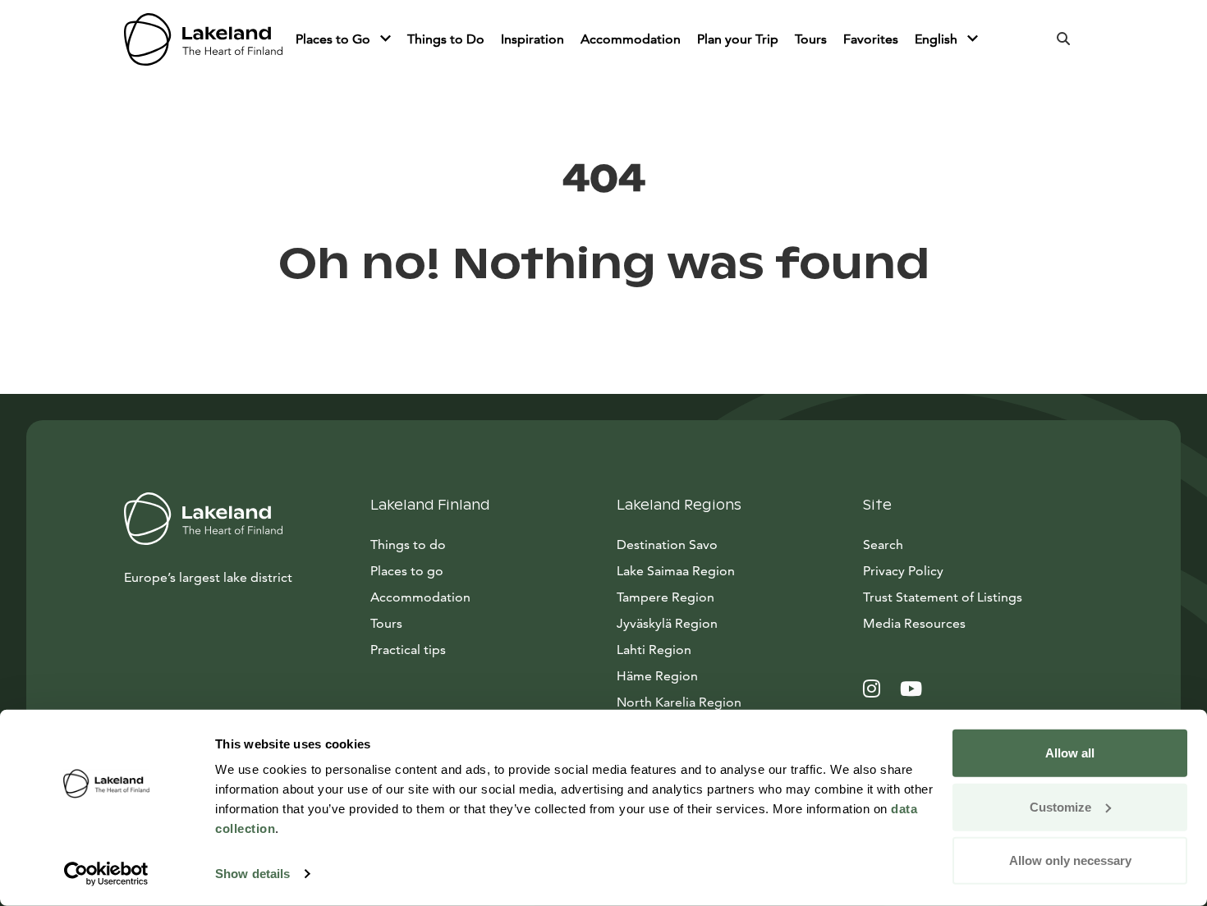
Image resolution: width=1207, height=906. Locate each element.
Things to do (408, 544)
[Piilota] (385, 39)
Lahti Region (654, 649)
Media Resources (973, 623)
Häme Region (657, 676)
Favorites (870, 39)
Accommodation (631, 39)
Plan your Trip (737, 39)
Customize (1060, 806)
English (938, 39)
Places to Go (335, 39)
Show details (252, 874)
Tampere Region (665, 597)
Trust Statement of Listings (942, 597)
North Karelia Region (679, 702)
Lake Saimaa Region (676, 571)
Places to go (406, 571)
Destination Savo (667, 544)
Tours (811, 39)
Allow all (1070, 753)
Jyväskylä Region (667, 623)
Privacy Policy (903, 571)
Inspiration (532, 39)
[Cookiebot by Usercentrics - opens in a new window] (106, 874)
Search (883, 544)
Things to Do (445, 39)
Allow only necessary (1070, 860)
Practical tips (408, 649)
